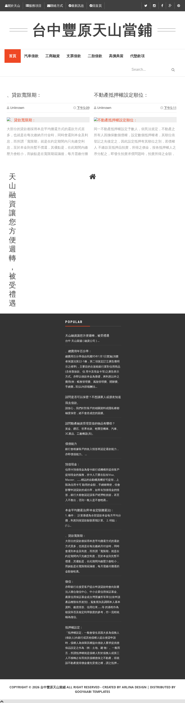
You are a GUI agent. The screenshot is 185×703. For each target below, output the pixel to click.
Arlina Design (134, 687)
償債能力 (71, 444)
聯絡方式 (56, 5)
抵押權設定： (74, 627)
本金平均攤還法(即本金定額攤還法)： (89, 510)
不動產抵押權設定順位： (121, 95)
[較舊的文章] (172, 176)
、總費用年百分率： (78, 351)
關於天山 (13, 5)
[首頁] (92, 176)
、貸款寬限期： (24, 95)
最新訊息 (77, 5)
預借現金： (72, 464)
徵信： (69, 581)
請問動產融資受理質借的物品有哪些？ (90, 423)
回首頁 (97, 5)
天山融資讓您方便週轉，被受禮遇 (12, 177)
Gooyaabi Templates (92, 691)
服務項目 (35, 5)
